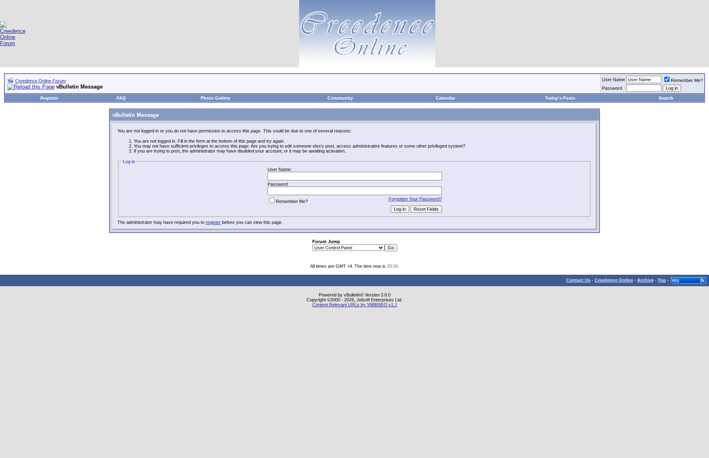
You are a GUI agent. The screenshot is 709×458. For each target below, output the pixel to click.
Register (49, 98)
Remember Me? (687, 80)
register (213, 222)
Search (666, 98)
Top (662, 280)
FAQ (121, 98)
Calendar (445, 98)
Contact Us (578, 280)
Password (612, 88)
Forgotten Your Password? (415, 198)
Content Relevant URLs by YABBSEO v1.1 (354, 304)
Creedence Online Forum (40, 80)
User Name (613, 79)
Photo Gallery (215, 98)
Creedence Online (614, 280)
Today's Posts (560, 98)
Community (340, 98)
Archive (645, 280)
